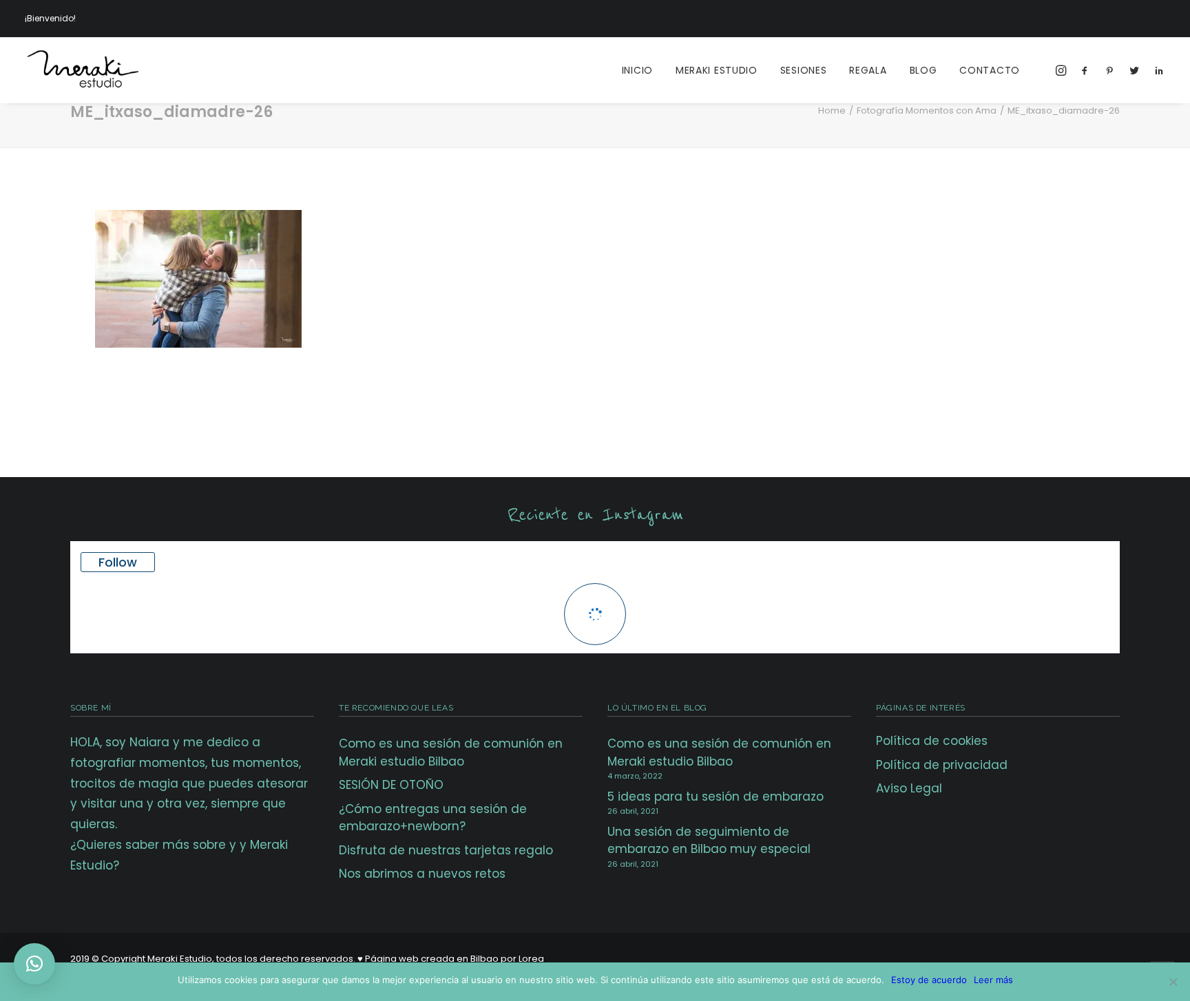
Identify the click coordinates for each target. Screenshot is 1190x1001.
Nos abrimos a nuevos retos (422, 873)
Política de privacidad (942, 765)
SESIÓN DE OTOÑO (391, 785)
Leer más (993, 979)
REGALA (867, 70)
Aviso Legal (909, 788)
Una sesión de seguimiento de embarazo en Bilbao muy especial (709, 840)
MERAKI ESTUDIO (717, 70)
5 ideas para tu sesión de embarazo (715, 796)
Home (832, 110)
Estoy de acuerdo (929, 979)
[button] (34, 963)
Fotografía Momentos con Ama (926, 110)
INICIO (637, 70)
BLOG (923, 70)
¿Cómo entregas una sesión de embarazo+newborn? (433, 818)
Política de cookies (932, 741)
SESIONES (803, 70)
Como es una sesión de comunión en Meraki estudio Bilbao (451, 752)
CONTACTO (989, 70)
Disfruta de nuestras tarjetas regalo (446, 850)
